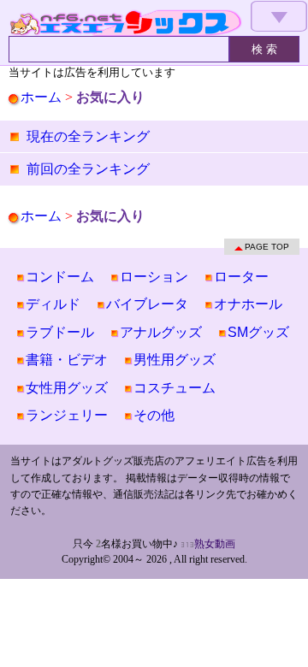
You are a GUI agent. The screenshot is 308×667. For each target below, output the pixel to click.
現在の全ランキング (88, 136)
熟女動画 (214, 544)
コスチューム (174, 388)
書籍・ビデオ (67, 359)
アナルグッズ (161, 332)
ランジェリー (67, 415)
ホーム (41, 97)
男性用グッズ (174, 359)
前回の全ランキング (88, 169)
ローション (154, 276)
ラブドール (60, 332)
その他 (154, 415)
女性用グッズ (67, 388)
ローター (241, 276)
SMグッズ (258, 332)
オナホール (248, 304)
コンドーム (60, 276)
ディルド (53, 304)
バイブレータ (147, 304)
